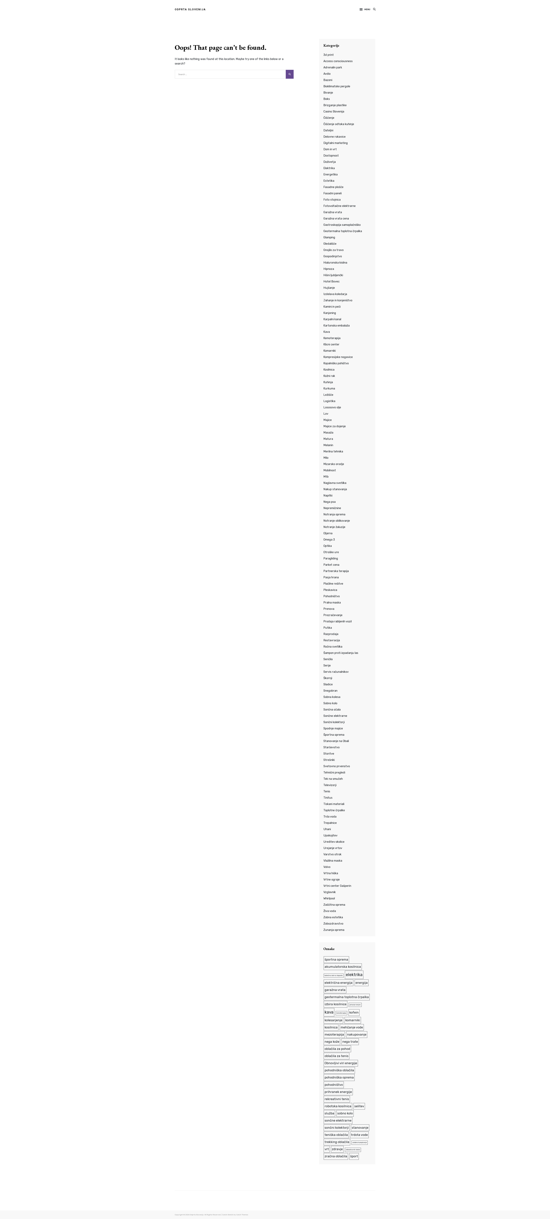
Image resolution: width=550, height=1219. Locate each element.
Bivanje (328, 92)
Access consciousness (338, 61)
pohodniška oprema (339, 1077)
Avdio (327, 73)
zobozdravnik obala (353, 1150)
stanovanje (360, 1127)
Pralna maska (332, 602)
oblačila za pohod (337, 1049)
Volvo (326, 867)
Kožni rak (329, 376)
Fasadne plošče (333, 187)
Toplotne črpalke (334, 810)
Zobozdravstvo (333, 923)
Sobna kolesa (331, 697)
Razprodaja (330, 634)
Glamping (329, 237)
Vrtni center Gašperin (337, 885)
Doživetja (329, 162)
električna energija (338, 982)
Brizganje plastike (335, 105)
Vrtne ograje (331, 879)
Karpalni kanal (332, 319)
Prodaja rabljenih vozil (337, 621)
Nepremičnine (332, 508)
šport (354, 1156)
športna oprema (336, 959)
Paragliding (330, 558)
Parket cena (331, 564)
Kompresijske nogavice (338, 357)
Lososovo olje (332, 407)
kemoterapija (341, 1013)
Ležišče (328, 394)
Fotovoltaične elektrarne (339, 206)
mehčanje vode (352, 1027)
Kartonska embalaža (336, 325)
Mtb (326, 476)
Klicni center (331, 344)
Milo (325, 457)
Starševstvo (331, 747)
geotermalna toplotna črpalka (347, 997)
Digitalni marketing (335, 143)
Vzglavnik (329, 892)
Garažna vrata (332, 212)
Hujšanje (329, 287)
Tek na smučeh (333, 778)
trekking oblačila (337, 1142)
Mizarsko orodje (333, 464)
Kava (326, 332)
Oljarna (327, 533)
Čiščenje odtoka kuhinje (338, 124)
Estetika (328, 180)
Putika (327, 627)
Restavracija (331, 640)
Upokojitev (330, 835)
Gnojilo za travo (333, 250)
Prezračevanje (332, 615)
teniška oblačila (336, 1135)
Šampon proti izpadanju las (340, 653)
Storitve (328, 753)
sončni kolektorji (337, 1127)
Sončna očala (332, 709)
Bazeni (327, 80)
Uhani (327, 829)
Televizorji (329, 785)
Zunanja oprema (333, 930)
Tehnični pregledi (334, 772)
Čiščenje (328, 117)
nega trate (350, 1041)
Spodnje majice (333, 728)
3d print (328, 55)
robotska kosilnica (338, 1106)
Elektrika (329, 168)
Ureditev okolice (333, 841)
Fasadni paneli (332, 193)
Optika (327, 546)
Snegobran (330, 690)
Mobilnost (329, 470)
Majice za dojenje (334, 426)
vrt (327, 1149)
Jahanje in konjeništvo (337, 300)
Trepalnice (330, 823)
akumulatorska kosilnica (343, 966)
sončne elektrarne (338, 1120)
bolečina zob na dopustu (334, 975)
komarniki (352, 1020)
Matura (328, 439)
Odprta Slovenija (190, 9)
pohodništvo (334, 1085)
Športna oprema (333, 734)
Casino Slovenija (333, 111)
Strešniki (329, 760)
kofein (354, 1012)
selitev (359, 1106)
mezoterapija (334, 1034)
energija (361, 982)
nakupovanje (356, 1034)
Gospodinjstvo (332, 256)
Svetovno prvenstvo (336, 766)
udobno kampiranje (359, 1142)
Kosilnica (328, 369)
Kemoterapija (331, 338)
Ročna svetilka (332, 646)
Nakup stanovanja (335, 489)
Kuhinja (328, 382)
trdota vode (359, 1135)
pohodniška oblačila (339, 1070)
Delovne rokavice (334, 136)
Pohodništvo (331, 596)
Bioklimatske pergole (336, 86)
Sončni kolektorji (334, 722)
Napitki (327, 495)
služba (329, 1113)
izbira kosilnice (335, 1004)
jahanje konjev (355, 1005)
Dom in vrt (330, 149)
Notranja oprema (334, 514)
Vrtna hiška (330, 873)
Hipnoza (328, 269)
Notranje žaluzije (334, 527)
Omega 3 (329, 539)
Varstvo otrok (332, 854)
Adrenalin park (332, 67)
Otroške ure (331, 552)
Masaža (328, 432)
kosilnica (331, 1027)
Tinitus (327, 797)
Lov (325, 413)
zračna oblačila (336, 1156)
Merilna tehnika (333, 451)
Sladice (328, 684)
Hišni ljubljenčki (333, 275)
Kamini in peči (332, 306)
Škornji (327, 678)
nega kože (332, 1041)
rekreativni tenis (337, 1099)
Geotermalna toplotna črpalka (342, 231)
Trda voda (329, 816)
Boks (326, 99)
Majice (327, 420)
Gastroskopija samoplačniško (342, 224)
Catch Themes (242, 1215)
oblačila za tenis (336, 1056)
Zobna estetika (333, 917)
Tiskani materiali (333, 804)
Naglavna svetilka (334, 483)
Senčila (328, 659)
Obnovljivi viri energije (341, 1063)
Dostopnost (331, 155)
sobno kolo (345, 1113)
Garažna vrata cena (336, 218)
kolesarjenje (333, 1020)
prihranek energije (338, 1092)
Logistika (329, 401)
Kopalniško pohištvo (336, 363)
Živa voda (329, 911)
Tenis (326, 791)
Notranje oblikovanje (336, 520)
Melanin (328, 445)
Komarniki (329, 350)
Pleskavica (330, 590)
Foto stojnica (332, 199)
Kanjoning (329, 313)
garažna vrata (335, 990)
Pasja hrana (331, 577)
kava (329, 1012)
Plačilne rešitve (333, 583)
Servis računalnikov (336, 671)
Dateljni (328, 130)
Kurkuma (329, 388)
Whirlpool (329, 898)
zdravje (337, 1149)
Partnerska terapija (336, 571)
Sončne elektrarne (335, 716)
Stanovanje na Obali (336, 741)
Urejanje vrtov (332, 848)
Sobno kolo (330, 703)
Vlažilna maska (332, 860)
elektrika (354, 974)
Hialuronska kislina (335, 262)
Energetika (330, 174)
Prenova (328, 609)
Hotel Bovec (331, 281)
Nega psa (329, 501)
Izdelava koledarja (335, 294)
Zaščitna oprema (334, 904)
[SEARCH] (374, 9)
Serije (327, 665)
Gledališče (329, 243)
